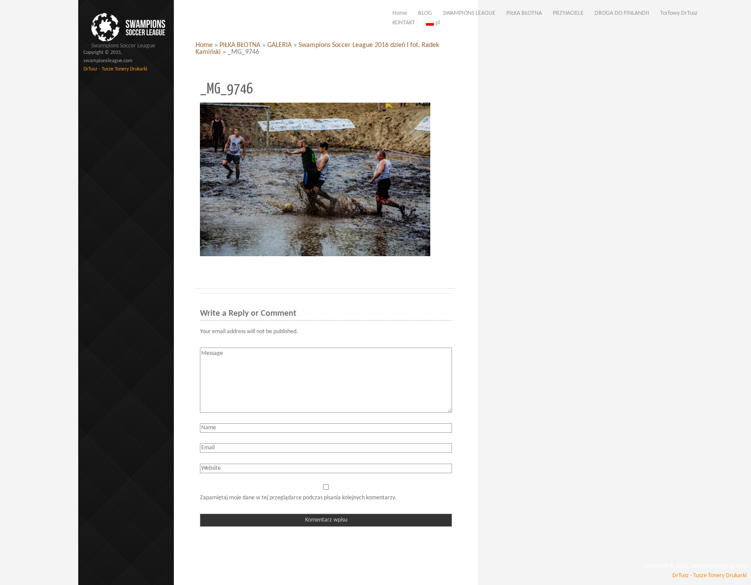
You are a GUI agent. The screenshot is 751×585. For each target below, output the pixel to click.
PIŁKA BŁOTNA (239, 45)
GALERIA (279, 45)
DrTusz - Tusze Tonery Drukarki (115, 69)
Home (204, 45)
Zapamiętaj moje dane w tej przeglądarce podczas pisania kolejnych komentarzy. (298, 498)
